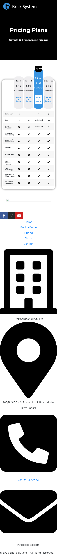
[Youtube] (19, 215)
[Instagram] (11, 215)
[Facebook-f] (4, 215)
